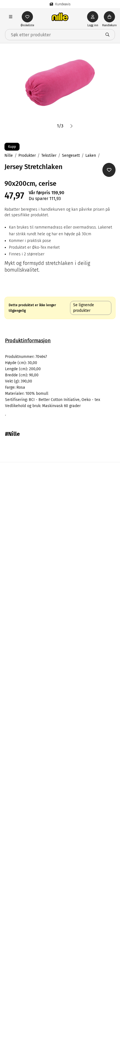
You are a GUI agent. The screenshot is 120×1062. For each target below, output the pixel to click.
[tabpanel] (60, 385)
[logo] (60, 17)
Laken (90, 155)
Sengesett (71, 155)
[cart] (109, 16)
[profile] (92, 16)
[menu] (10, 16)
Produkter (27, 155)
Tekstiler (48, 155)
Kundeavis (63, 4)
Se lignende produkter (83, 308)
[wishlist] (27, 16)
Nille (8, 155)
